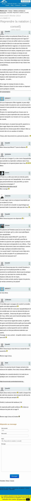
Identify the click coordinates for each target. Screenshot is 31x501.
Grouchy (7, 172)
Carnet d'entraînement (24, 3)
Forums (7, 5)
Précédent (2, 480)
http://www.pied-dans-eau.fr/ (8, 186)
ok (27, 499)
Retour (7, 480)
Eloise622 (5, 18)
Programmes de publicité (18, 488)
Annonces (17, 5)
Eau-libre (24, 5)
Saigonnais (8, 195)
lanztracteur (8, 154)
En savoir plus (21, 499)
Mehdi (6, 362)
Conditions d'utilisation (5, 488)
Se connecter (26, 1)
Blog (12, 5)
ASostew (7, 225)
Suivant (12, 480)
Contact (27, 488)
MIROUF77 (8, 98)
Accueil (4, 3)
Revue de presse (4, 489)
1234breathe (8, 299)
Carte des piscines (12, 3)
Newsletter (12, 489)
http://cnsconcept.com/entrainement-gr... (12, 381)
